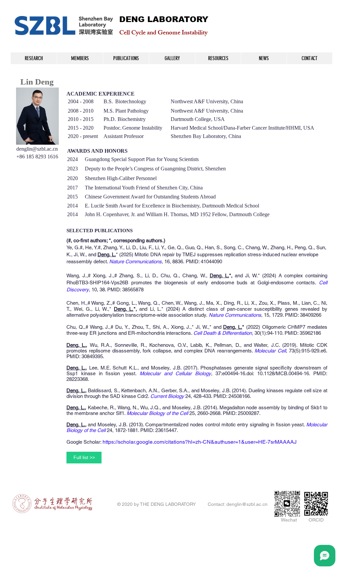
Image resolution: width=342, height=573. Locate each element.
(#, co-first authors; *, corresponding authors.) (115, 240)
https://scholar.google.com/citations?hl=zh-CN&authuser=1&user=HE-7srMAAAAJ (200, 442)
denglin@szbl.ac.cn (37, 149)
